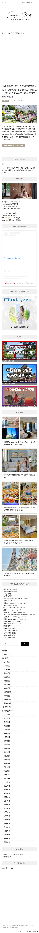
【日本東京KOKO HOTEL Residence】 (13, 624)
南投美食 (7, 823)
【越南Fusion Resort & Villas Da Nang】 (13, 607)
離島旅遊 (7, 778)
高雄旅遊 (7, 767)
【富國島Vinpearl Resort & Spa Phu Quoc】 (14, 612)
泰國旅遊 (7, 666)
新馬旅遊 (7, 684)
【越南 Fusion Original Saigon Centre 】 (13, 610)
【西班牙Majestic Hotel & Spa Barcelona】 (14, 619)
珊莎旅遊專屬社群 (21, 170)
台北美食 (7, 782)
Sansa (13, 100)
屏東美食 (7, 838)
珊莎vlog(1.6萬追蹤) (15, 220)
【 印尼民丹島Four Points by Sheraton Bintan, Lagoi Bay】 (19, 614)
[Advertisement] (19, 63)
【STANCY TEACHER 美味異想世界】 (13, 854)
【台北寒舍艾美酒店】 (9, 635)
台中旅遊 (7, 748)
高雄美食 (7, 835)
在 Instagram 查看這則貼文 (13, 258)
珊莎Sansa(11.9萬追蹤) (10, 215)
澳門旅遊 (7, 673)
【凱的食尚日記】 (7, 857)
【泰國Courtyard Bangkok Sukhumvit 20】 (14, 603)
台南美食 (7, 831)
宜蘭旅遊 (7, 729)
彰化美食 (7, 820)
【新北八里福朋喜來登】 (9, 633)
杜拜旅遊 (7, 696)
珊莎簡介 (7, 654)
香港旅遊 (7, 669)
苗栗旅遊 (7, 744)
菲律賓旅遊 (7, 692)
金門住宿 (7, 774)
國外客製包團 (6, 707)
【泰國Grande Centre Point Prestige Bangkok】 (15, 598)
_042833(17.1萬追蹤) (11, 213)
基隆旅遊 (7, 722)
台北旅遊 (7, 714)
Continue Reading (16, 145)
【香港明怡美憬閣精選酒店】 (11, 591)
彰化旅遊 (7, 752)
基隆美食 (7, 789)
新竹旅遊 (7, 741)
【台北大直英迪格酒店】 (9, 637)
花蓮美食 (7, 801)
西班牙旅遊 (7, 699)
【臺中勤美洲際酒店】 (9, 628)
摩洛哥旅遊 (7, 703)
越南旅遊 (7, 681)
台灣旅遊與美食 (7, 711)
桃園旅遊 (7, 726)
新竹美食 (7, 808)
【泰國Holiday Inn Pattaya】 (10, 605)
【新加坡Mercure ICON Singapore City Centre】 (16, 617)
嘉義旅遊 (7, 759)
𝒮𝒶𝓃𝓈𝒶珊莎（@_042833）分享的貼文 (20, 283)
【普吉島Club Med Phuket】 (10, 601)
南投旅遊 (7, 756)
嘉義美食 (7, 827)
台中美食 (7, 816)
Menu (6, 3)
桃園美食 (5, 100)
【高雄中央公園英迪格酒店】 (11, 630)
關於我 (4, 651)
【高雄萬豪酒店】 (7, 626)
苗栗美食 (7, 812)
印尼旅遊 (7, 688)
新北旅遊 (7, 718)
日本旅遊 (7, 662)
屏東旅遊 (7, 771)
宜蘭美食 (7, 797)
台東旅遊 (7, 737)
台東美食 (7, 805)
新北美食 (7, 786)
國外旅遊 (5, 658)
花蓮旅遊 (7, 733)
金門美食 (7, 842)
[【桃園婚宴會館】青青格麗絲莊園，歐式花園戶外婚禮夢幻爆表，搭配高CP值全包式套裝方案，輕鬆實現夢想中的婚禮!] (19, 113)
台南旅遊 (7, 763)
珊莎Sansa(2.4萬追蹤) (14, 218)
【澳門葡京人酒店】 (8, 596)
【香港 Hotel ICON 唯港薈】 (10, 589)
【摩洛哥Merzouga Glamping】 (11, 621)
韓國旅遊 (7, 677)
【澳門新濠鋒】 (7, 594)
